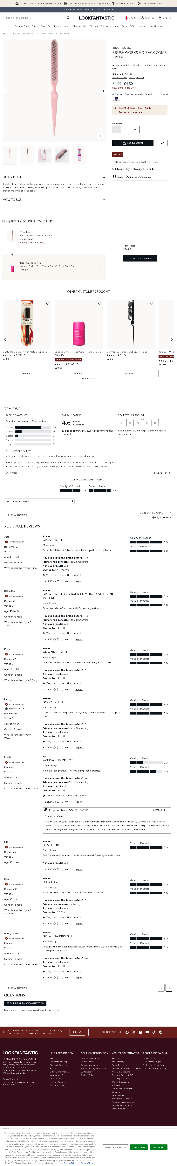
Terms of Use (87, 1163)
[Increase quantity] (135, 129)
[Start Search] (68, 18)
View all (164, 94)
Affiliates (116, 1085)
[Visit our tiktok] (154, 1032)
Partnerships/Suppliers (122, 1088)
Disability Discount (120, 1078)
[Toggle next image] (103, 91)
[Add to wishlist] (162, 143)
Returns (53, 1068)
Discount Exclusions (59, 1065)
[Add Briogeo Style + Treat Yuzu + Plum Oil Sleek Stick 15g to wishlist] (99, 303)
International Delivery (59, 1075)
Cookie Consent (10, 1079)
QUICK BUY (27, 373)
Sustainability (87, 1072)
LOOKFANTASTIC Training (155, 1068)
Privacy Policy (87, 1062)
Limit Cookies (139, 1147)
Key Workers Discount (122, 1099)
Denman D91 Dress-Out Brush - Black (127, 352)
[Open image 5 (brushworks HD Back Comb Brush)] (79, 155)
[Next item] (172, 339)
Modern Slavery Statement (93, 1068)
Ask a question (136, 77)
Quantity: (118, 123)
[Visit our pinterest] (160, 1032)
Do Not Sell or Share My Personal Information (18, 1083)
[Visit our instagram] (140, 1032)
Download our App (59, 1062)
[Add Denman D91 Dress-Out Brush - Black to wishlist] (151, 303)
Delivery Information (59, 1072)
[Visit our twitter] (133, 1032)
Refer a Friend (118, 1095)
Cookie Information (90, 1065)
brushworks (28, 33)
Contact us (55, 1078)
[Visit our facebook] (127, 1032)
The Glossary (118, 1062)
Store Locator (149, 1058)
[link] (147, 18)
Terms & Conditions (90, 1058)
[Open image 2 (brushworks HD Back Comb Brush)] (27, 155)
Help (52, 1058)
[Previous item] (5, 339)
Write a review (119, 77)
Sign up (77, 1032)
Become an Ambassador (123, 1102)
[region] (88, 1147)
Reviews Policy (87, 1075)
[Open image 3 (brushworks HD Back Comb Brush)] (45, 155)
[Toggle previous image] (5, 91)
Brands (16, 33)
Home (6, 33)
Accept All (158, 1147)
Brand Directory (119, 1065)
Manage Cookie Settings (115, 1147)
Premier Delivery (57, 1082)
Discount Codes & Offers (124, 1075)
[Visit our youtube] (147, 1032)
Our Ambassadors (120, 1082)
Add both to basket (140, 258)
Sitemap (116, 1092)
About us (116, 1058)
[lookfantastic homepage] (96, 18)
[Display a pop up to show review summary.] (24, 355)
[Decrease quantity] (116, 129)
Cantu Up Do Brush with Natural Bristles (25, 352)
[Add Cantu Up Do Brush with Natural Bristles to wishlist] (47, 303)
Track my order (57, 1085)
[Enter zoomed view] (100, 136)
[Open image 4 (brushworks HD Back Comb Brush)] (62, 155)
